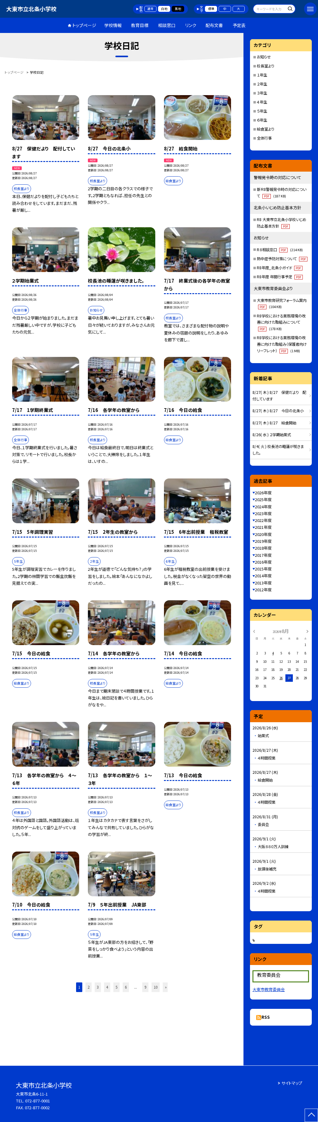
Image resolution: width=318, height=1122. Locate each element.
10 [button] (155, 987)
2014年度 (263, 576)
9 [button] (145, 987)
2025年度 (263, 499)
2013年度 (263, 583)
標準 (211, 9)
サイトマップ (291, 1083)
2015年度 (263, 569)
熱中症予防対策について (281, 258)
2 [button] (88, 987)
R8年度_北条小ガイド (279, 267)
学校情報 (113, 25)
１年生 (262, 75)
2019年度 (263, 541)
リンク (190, 25)
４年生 (262, 102)
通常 (150, 9)
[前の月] (254, 631)
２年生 (262, 84)
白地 (164, 9)
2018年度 (263, 548)
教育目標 (139, 25)
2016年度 (263, 562)
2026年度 (263, 493)
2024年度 (263, 507)
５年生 (262, 111)
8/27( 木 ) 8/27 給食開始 (274, 423)
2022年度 (263, 520)
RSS (265, 1017)
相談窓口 (166, 25)
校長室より (265, 66)
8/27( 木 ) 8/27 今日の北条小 (278, 410)
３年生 (262, 93)
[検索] (290, 9)
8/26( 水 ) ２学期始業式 (271, 434)
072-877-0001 (37, 1101)
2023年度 (263, 513)
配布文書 (214, 25)
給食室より (265, 129)
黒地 (178, 9)
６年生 (262, 120)
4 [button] (107, 987)
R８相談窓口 (279, 249)
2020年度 (263, 534)
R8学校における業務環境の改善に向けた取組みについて (281, 322)
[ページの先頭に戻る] (311, 1115)
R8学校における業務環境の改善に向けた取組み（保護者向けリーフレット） (282, 344)
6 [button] (126, 987)
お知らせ (264, 57)
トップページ (84, 25)
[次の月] (307, 631)
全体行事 (264, 138)
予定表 (239, 25)
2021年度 (263, 527)
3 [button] (98, 987)
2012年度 (263, 590)
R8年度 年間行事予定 (279, 276)
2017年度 (263, 555)
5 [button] (116, 987)
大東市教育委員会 (268, 989)
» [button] (166, 987)
